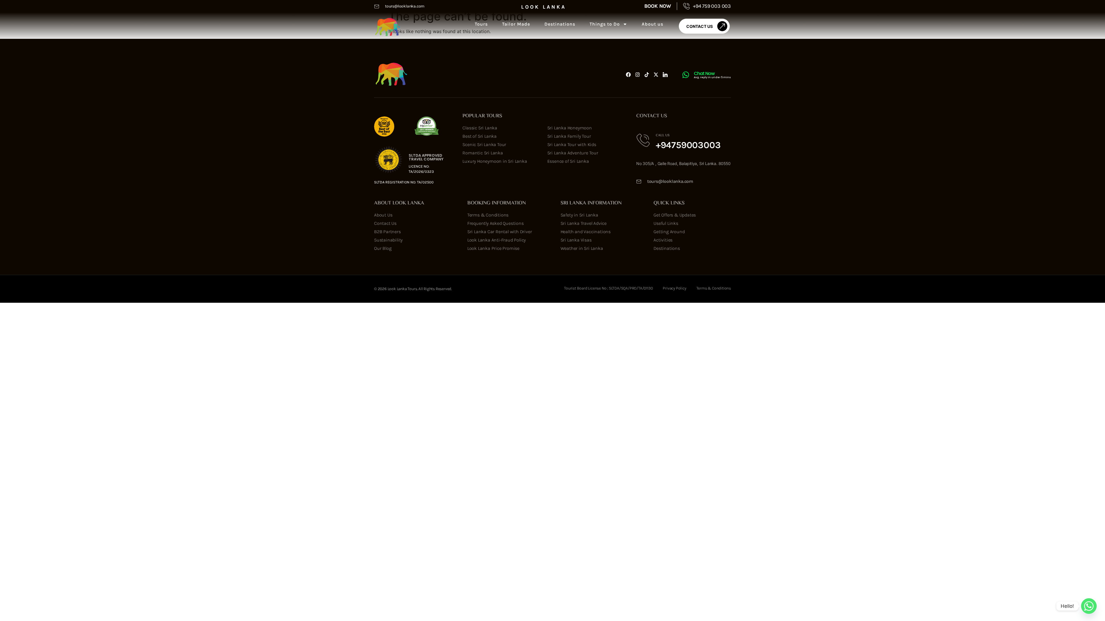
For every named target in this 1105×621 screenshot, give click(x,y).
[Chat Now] (685, 74)
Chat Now (704, 73)
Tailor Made (516, 24)
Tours (481, 24)
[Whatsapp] (1089, 606)
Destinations (559, 24)
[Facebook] (628, 74)
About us (652, 24)
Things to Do (605, 24)
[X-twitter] (656, 74)
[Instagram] (637, 74)
